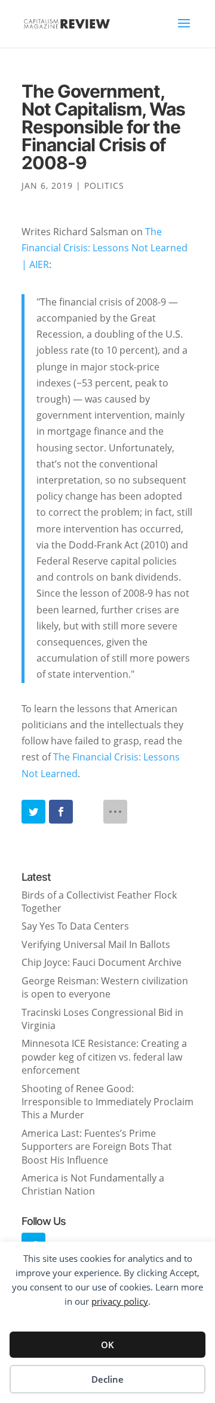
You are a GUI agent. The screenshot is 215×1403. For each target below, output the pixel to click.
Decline (107, 1379)
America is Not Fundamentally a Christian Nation (93, 1184)
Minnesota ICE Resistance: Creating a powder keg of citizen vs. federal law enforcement (104, 1057)
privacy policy (119, 1301)
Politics (104, 185)
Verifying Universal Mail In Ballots (96, 944)
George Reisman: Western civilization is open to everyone (105, 987)
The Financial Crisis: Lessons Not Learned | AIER (105, 247)
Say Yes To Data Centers (75, 926)
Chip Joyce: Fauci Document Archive (102, 962)
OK (107, 1345)
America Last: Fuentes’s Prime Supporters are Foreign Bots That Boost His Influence (97, 1147)
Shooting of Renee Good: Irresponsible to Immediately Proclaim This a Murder (108, 1102)
